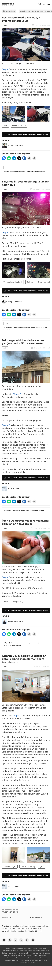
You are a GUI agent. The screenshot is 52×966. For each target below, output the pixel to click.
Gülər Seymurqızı (15, 621)
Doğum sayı (18, 602)
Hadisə (5, 25)
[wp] (9, 158)
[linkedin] (24, 158)
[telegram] (14, 158)
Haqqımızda (7, 917)
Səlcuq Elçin (13, 489)
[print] (29, 158)
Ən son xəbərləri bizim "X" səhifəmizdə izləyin (28, 134)
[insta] (10, 940)
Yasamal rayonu (19, 126)
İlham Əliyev (9, 11)
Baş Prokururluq (28, 867)
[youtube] (33, 940)
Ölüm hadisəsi (44, 282)
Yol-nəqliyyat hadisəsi (13, 282)
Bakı (5, 126)
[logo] (8, 3)
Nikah (6, 602)
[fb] (4, 158)
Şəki (41, 867)
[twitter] (19, 158)
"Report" (6, 69)
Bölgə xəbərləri (15, 302)
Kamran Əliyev (10, 867)
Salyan (30, 282)
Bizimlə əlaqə (36, 917)
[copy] (34, 158)
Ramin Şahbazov (15, 145)
